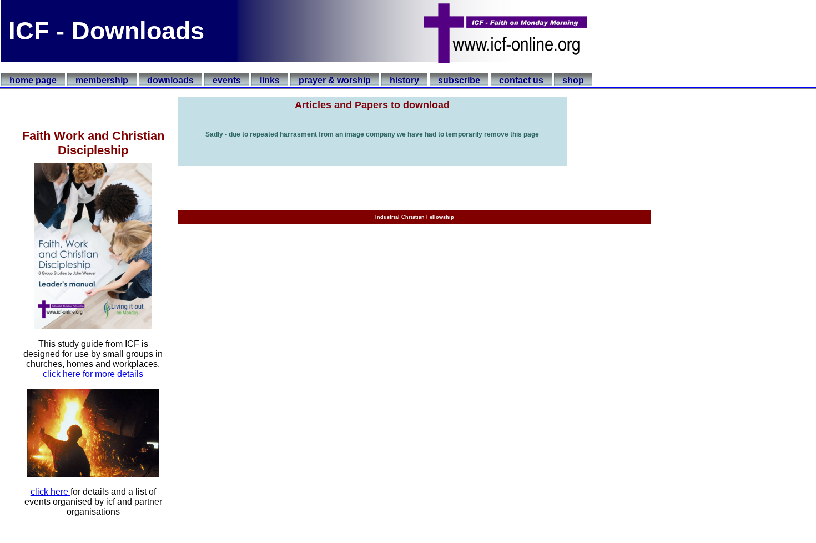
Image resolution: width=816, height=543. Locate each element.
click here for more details (93, 374)
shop (573, 80)
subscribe (459, 80)
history (404, 80)
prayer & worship (335, 80)
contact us (521, 80)
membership (101, 80)
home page (33, 80)
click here (50, 491)
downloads (170, 80)
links (270, 80)
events (227, 80)
